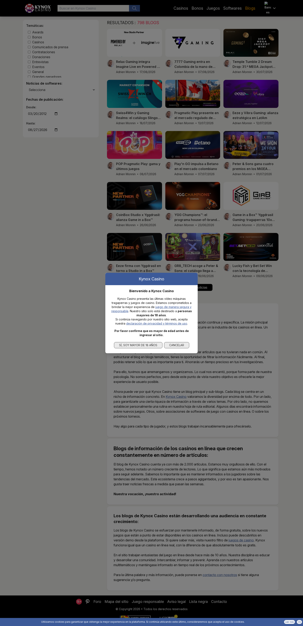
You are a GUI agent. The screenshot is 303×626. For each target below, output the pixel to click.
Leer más (289, 622)
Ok (299, 622)
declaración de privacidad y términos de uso (156, 323)
